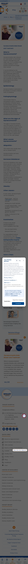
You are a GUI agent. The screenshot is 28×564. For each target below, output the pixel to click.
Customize (7, 301)
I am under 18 (14, 295)
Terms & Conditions (9, 280)
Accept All (18, 303)
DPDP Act (6, 282)
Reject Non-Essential (18, 300)
